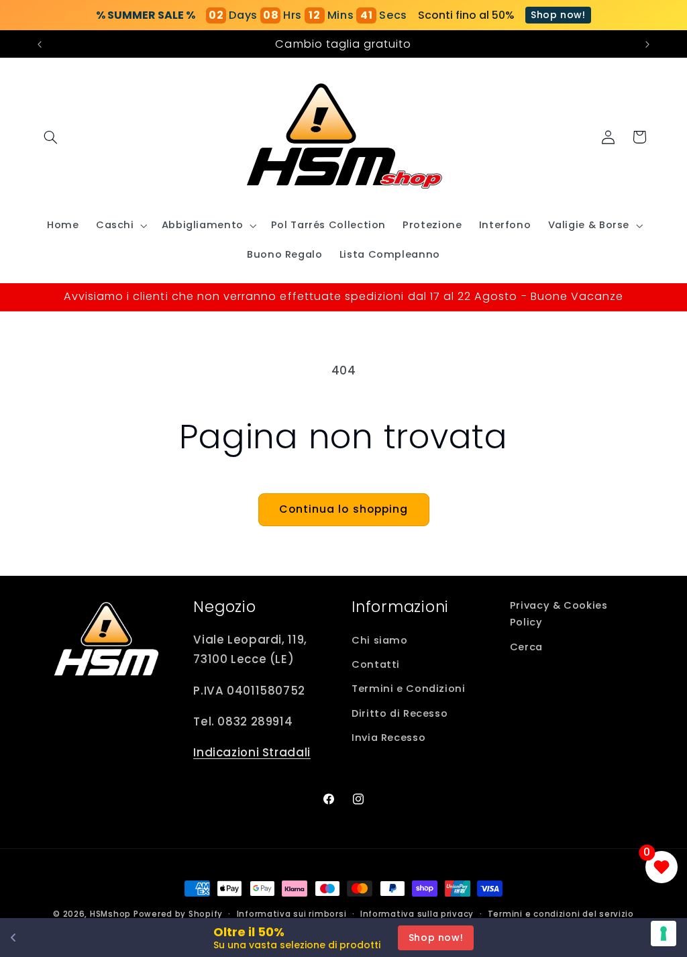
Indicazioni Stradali (252, 752)
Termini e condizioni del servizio (561, 914)
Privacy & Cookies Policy (559, 614)
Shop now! (558, 14)
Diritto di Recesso (399, 713)
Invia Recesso (388, 737)
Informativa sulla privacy (417, 914)
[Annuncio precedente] (39, 44)
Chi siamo (380, 640)
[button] (51, 136)
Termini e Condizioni (409, 688)
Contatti (376, 664)
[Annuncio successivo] (647, 44)
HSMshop (110, 914)
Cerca (526, 647)
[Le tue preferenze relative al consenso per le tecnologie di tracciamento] (663, 933)
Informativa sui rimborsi (292, 914)
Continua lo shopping (343, 509)
